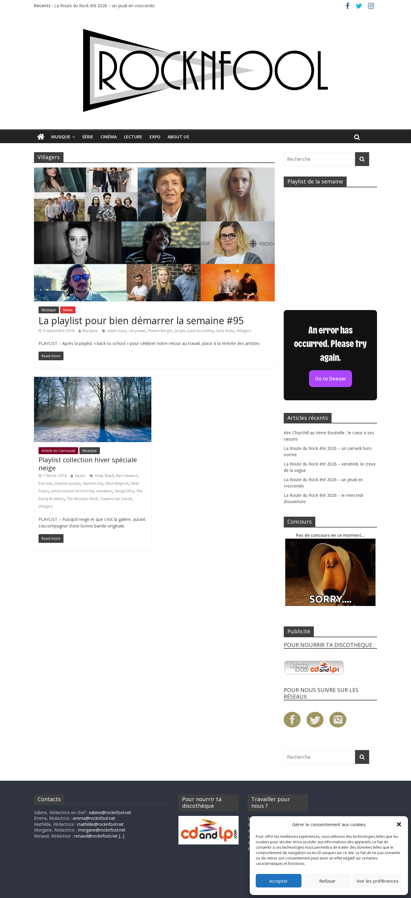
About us (178, 137)
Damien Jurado (68, 483)
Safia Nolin (225, 330)
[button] (399, 824)
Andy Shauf (104, 475)
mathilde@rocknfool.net (100, 824)
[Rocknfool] (205, 70)
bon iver (46, 483)
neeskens (104, 491)
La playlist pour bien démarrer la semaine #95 (141, 320)
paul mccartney (200, 330)
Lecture (133, 137)
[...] (121, 836)
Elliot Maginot (117, 483)
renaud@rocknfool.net (96, 836)
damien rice (93, 483)
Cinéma (108, 137)
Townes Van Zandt (115, 498)
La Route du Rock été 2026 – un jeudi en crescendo (104, 5)
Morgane (90, 330)
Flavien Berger (160, 330)
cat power (137, 330)
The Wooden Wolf (82, 498)
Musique (60, 137)
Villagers (243, 330)
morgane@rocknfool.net (101, 830)
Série (87, 137)
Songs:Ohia (124, 491)
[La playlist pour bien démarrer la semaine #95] (154, 171)
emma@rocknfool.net (94, 818)
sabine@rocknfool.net (110, 812)
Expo (155, 137)
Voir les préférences (378, 881)
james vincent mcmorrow (72, 491)
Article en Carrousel (58, 450)
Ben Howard (127, 475)
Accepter (278, 881)
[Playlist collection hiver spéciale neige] (92, 380)
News (68, 309)
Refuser (327, 881)
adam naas (116, 330)
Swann (80, 475)
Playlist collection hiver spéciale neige (88, 463)
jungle (180, 330)
